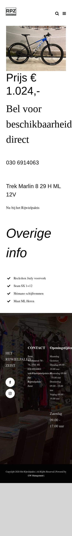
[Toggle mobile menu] (64, 13)
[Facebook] (10, 382)
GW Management (35, 475)
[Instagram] (10, 393)
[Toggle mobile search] (57, 13)
